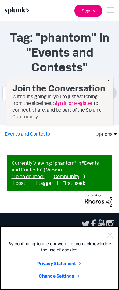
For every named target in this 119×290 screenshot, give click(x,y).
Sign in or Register (73, 103)
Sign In (88, 10)
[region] (59, 258)
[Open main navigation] (110, 10)
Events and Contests (27, 134)
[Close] (110, 235)
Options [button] (102, 134)
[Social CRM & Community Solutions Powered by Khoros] (98, 200)
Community (66, 176)
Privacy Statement (56, 263)
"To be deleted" (28, 176)
